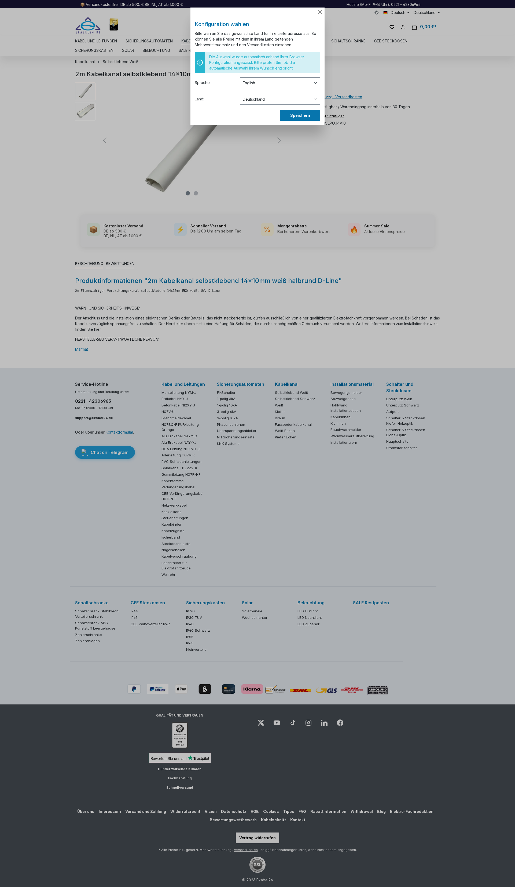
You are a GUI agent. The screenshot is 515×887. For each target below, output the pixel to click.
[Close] (320, 12)
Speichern (300, 115)
